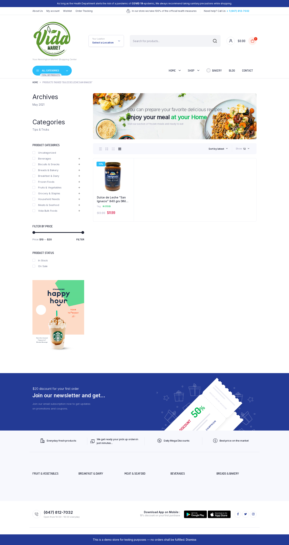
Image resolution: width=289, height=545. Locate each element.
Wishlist (67, 10)
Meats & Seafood (48, 205)
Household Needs (49, 199)
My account (53, 10)
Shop (191, 70)
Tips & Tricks (40, 129)
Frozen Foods (46, 181)
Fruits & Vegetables (50, 187)
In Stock (43, 260)
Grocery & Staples (49, 193)
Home (172, 70)
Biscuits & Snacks (49, 164)
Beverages (44, 158)
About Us (37, 10)
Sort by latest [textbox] (216, 148)
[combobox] (218, 148)
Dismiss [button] (191, 539)
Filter (80, 239)
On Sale (43, 266)
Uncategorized (47, 152)
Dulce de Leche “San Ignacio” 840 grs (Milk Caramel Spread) (112, 199)
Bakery (217, 70)
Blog (232, 70)
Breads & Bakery (48, 170)
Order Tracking (84, 10)
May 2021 (38, 104)
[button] (129, 174)
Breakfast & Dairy (48, 175)
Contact (247, 70)
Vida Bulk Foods (47, 210)
